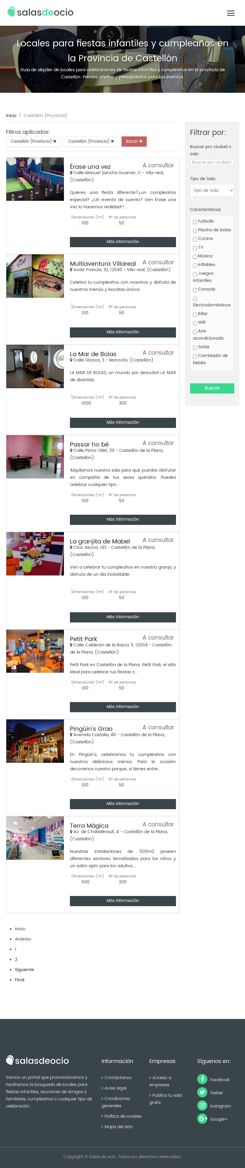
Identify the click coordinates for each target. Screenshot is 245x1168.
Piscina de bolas (214, 230)
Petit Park (83, 639)
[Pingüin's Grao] (35, 741)
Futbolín (205, 221)
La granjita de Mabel (100, 542)
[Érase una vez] (35, 179)
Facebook (219, 1079)
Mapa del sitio (119, 1126)
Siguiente (24, 969)
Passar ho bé (89, 445)
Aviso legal (115, 1088)
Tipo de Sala (202, 178)
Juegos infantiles (203, 277)
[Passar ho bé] (35, 457)
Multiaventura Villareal (103, 264)
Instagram (220, 1106)
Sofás (203, 347)
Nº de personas (122, 217)
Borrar (132, 141)
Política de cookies (123, 1116)
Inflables (206, 264)
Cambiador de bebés (210, 359)
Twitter (216, 1093)
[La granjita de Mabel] (35, 553)
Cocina (205, 238)
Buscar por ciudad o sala (210, 150)
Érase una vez (90, 167)
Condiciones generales (116, 1102)
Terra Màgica (89, 826)
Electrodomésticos (212, 305)
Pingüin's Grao (91, 729)
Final (19, 979)
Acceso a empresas (160, 1081)
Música (204, 256)
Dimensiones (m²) (87, 217)
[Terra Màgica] (35, 838)
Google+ (218, 1119)
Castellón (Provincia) (32, 141)
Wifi (201, 322)
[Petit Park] (35, 651)
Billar (202, 313)
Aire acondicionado (208, 335)
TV (200, 247)
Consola (206, 289)
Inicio (11, 115)
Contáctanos (118, 1077)
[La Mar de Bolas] (35, 366)
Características (205, 209)
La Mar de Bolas (93, 354)
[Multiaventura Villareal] (35, 276)
